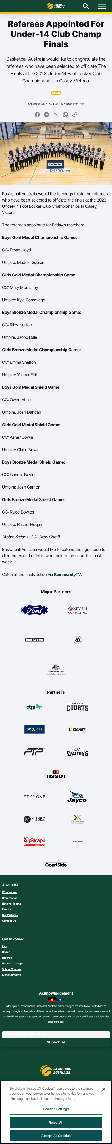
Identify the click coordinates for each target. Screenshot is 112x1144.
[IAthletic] (77, 639)
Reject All (56, 1122)
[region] (56, 1112)
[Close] (103, 1089)
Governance (9, 897)
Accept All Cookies (56, 1136)
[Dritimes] (34, 729)
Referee (7, 957)
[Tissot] (56, 774)
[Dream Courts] (77, 707)
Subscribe (56, 1042)
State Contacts (11, 974)
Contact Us (9, 920)
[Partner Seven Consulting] (77, 610)
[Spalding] (77, 752)
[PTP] (34, 752)
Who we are (9, 892)
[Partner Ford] (34, 610)
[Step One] (34, 797)
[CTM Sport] (34, 707)
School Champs (11, 969)
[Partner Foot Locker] (34, 639)
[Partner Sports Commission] (56, 669)
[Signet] (77, 729)
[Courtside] (56, 864)
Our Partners (10, 914)
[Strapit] (34, 842)
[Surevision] (77, 842)
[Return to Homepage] (56, 6)
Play (4, 946)
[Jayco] (77, 797)
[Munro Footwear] (34, 819)
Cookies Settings (56, 1109)
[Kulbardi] (77, 819)
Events (6, 909)
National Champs (12, 963)
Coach (6, 951)
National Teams (11, 903)
